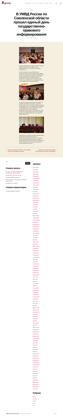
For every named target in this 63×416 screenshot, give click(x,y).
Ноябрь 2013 (35, 360)
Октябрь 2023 (36, 176)
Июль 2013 (35, 369)
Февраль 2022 (36, 193)
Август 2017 (35, 277)
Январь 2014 (35, 356)
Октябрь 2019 (36, 231)
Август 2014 (35, 340)
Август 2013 (35, 367)
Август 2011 (35, 388)
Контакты (50, 3)
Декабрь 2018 (36, 250)
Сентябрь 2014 (36, 338)
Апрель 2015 (35, 323)
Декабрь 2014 (36, 331)
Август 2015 (35, 314)
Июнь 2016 (35, 303)
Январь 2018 (35, 266)
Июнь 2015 (35, 318)
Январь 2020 (35, 226)
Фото (44, 3)
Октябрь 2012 (36, 373)
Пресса (37, 3)
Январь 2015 (35, 329)
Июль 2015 (35, 316)
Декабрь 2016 (36, 290)
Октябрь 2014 (36, 336)
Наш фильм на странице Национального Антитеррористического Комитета (14, 172)
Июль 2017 (35, 279)
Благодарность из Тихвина (11, 183)
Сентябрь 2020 (36, 220)
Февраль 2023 (36, 182)
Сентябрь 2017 (36, 274)
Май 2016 (35, 305)
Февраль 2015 (36, 327)
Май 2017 (35, 281)
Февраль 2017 (36, 288)
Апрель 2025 (35, 167)
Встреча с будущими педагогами (13, 177)
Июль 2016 (35, 301)
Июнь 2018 (35, 261)
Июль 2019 (35, 235)
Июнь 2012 (35, 375)
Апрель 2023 (35, 180)
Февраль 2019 (36, 246)
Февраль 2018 (36, 263)
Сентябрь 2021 (36, 200)
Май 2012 (35, 377)
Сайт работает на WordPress (26, 413)
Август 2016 (35, 299)
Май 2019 (35, 239)
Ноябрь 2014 (35, 334)
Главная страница (28, 3)
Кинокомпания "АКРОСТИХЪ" (14, 413)
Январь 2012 (35, 380)
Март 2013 (35, 371)
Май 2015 (35, 320)
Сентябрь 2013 (36, 364)
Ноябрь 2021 (35, 196)
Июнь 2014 (35, 345)
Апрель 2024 (35, 171)
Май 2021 (35, 209)
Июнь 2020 (35, 222)
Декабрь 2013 (36, 358)
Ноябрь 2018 (35, 253)
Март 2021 (35, 213)
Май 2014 (35, 347)
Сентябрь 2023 (36, 178)
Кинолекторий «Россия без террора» (14, 175)
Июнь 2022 (35, 187)
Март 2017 (35, 285)
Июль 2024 (35, 169)
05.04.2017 (35, 37)
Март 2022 (35, 191)
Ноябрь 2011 (35, 384)
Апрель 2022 (35, 189)
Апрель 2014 (35, 349)
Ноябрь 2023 (35, 174)
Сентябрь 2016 (36, 296)
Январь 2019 (35, 248)
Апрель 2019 (35, 242)
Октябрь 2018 (36, 255)
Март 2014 (35, 351)
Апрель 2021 (35, 211)
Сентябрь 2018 (36, 257)
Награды (40, 3)
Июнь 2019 (35, 237)
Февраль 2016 (36, 307)
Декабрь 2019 (36, 228)
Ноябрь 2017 (35, 270)
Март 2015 (35, 325)
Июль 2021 (35, 204)
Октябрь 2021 (36, 198)
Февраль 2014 (36, 353)
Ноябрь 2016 (35, 292)
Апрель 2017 (35, 283)
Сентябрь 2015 (36, 312)
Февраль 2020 (36, 224)
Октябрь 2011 (36, 386)
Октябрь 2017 (36, 272)
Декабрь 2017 (36, 268)
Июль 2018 (35, 259)
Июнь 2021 (35, 207)
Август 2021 (35, 202)
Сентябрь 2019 (36, 233)
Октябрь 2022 (36, 185)
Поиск (7, 161)
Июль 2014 (35, 342)
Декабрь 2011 (36, 382)
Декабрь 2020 (36, 217)
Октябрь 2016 (36, 294)
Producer (30, 37)
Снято (33, 3)
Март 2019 (35, 244)
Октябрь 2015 (36, 310)
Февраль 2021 (36, 215)
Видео (47, 3)
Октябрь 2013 (36, 362)
